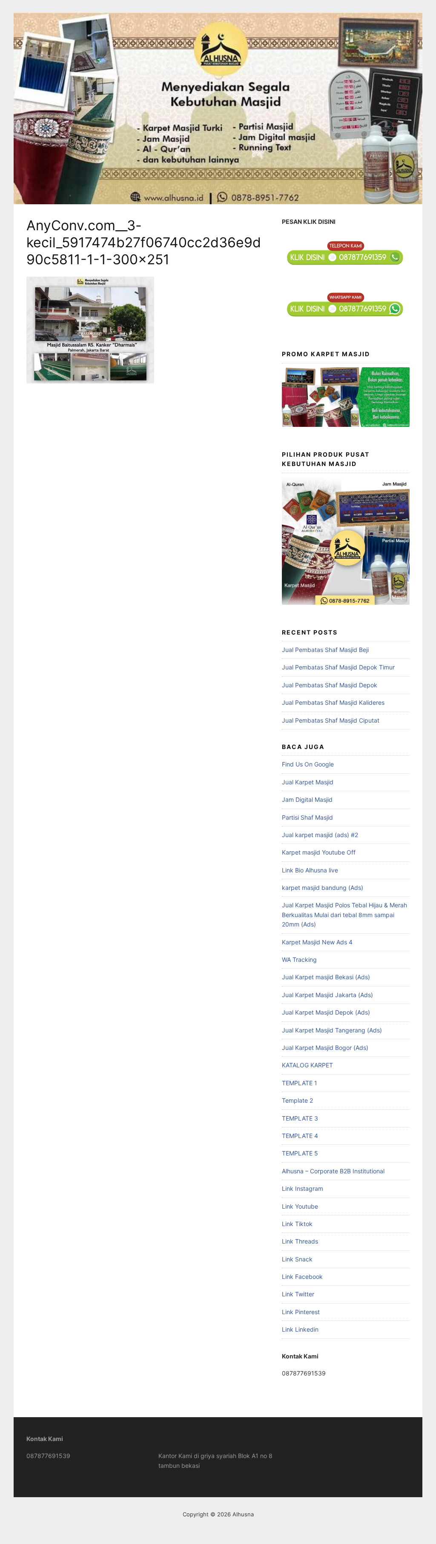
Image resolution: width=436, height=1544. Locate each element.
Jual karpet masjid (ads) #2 (320, 834)
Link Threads (300, 1241)
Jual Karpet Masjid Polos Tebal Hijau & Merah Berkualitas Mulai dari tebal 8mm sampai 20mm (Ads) (344, 914)
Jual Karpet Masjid (307, 782)
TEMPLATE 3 (300, 1118)
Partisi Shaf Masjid (307, 817)
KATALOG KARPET (307, 1065)
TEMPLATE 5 (300, 1153)
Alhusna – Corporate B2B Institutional (333, 1171)
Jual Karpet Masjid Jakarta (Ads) (327, 994)
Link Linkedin (300, 1329)
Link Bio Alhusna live (310, 870)
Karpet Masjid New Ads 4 (317, 942)
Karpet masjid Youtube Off (319, 852)
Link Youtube (300, 1206)
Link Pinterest (301, 1311)
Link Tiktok (297, 1223)
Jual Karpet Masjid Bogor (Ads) (325, 1047)
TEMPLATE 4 (300, 1135)
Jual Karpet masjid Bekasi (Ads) (326, 977)
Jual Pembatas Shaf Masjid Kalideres (333, 702)
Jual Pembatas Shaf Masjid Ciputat (330, 720)
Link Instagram (302, 1188)
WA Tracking (299, 959)
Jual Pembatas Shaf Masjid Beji (325, 649)
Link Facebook (302, 1276)
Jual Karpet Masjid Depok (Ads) (326, 1012)
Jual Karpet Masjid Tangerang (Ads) (332, 1030)
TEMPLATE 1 (299, 1083)
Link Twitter (298, 1294)
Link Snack (297, 1259)
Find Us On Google (308, 764)
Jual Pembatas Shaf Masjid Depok (329, 685)
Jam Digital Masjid (307, 799)
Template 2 (297, 1100)
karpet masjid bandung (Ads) (322, 887)
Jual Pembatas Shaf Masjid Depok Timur (338, 667)
